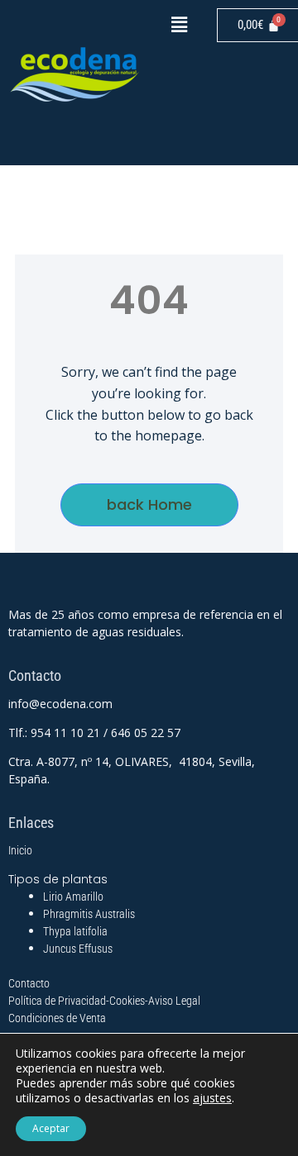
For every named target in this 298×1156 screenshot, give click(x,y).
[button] (179, 24)
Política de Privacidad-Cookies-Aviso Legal (104, 1000)
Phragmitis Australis (89, 914)
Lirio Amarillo (73, 896)
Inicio (20, 850)
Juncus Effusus (78, 948)
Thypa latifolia (75, 931)
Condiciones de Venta (57, 1018)
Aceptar (51, 1128)
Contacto (29, 983)
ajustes (212, 1098)
